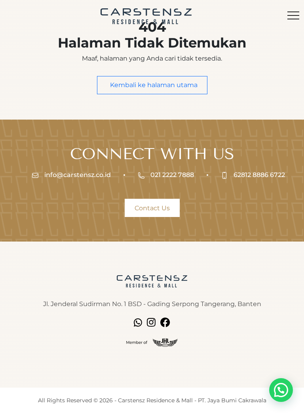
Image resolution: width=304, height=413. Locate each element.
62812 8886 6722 (258, 175)
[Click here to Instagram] (151, 321)
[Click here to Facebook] (165, 321)
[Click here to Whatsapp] (138, 321)
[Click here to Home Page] (152, 281)
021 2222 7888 (171, 175)
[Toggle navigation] (293, 16)
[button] (281, 390)
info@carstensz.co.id (77, 175)
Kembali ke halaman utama (153, 85)
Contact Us (152, 208)
